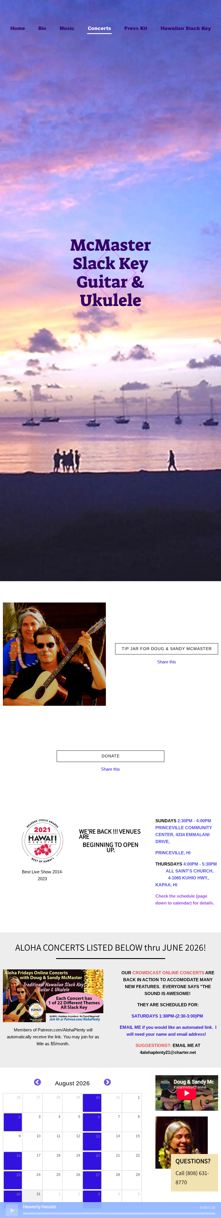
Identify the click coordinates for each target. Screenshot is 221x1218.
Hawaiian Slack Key (186, 28)
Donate (111, 756)
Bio (42, 28)
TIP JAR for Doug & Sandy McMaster (167, 648)
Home (17, 28)
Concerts (99, 28)
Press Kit (135, 28)
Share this (166, 661)
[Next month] (107, 1082)
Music (67, 28)
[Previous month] (37, 1082)
